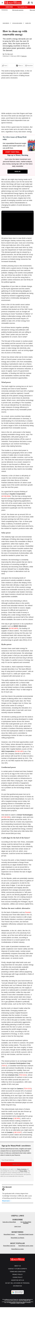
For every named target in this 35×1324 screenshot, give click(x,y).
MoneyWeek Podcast (9, 1234)
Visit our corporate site (24, 1300)
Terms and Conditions (17, 1271)
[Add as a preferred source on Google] (17, 1292)
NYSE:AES (19, 751)
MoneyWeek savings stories (25, 1245)
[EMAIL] (3, 1189)
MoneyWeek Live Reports (17, 1237)
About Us (17, 1266)
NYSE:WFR (13, 628)
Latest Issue (17, 1226)
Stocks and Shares (17, 23)
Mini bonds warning (17, 10)
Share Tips (28, 23)
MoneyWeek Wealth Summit (25, 1234)
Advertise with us (17, 1280)
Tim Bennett (9, 54)
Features (24, 56)
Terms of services (22, 1169)
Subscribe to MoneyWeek (9, 1222)
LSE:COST (17, 1132)
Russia (27, 912)
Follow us (20, 65)
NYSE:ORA (6, 817)
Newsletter (30, 65)
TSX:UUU (22, 1075)
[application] (17, 222)
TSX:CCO (27, 1088)
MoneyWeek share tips (9, 1245)
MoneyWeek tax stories (17, 1249)
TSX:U (4, 1066)
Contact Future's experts (17, 1268)
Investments (6, 23)
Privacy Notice (23, 1171)
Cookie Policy (17, 1277)
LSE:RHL (16, 1118)
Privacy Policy (17, 1274)
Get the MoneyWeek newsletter (25, 1222)
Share (5, 65)
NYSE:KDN (6, 496)
